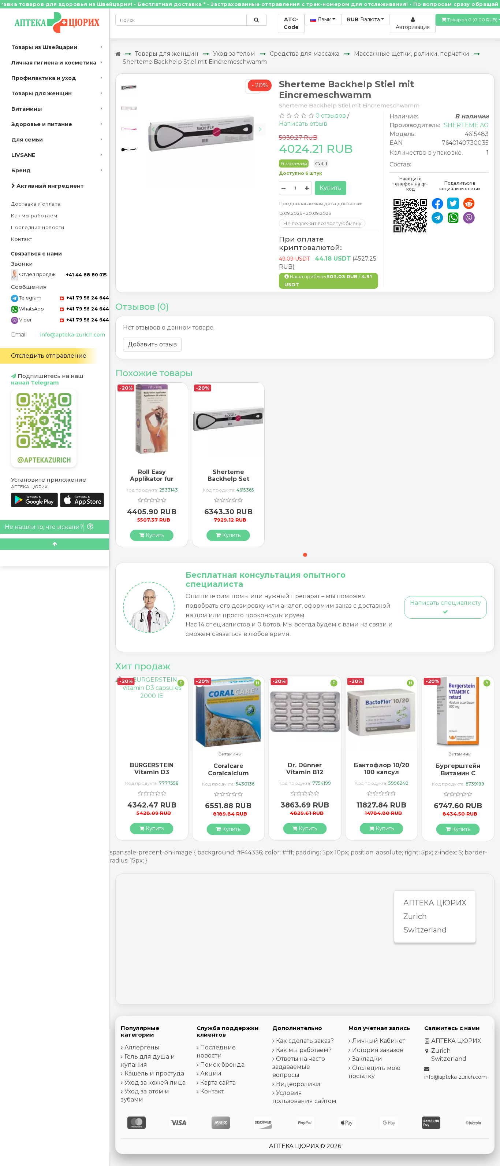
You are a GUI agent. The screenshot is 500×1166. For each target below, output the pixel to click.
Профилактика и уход (43, 78)
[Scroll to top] (54, 544)
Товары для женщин (41, 93)
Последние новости (37, 227)
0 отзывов (331, 115)
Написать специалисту (445, 602)
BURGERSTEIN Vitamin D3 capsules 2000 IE (152, 772)
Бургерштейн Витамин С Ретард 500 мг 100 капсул (458, 776)
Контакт (22, 239)
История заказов (377, 1050)
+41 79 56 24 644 (87, 298)
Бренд (21, 170)
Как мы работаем (34, 215)
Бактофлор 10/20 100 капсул (381, 769)
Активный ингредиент (49, 186)
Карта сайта (218, 1082)
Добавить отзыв (152, 344)
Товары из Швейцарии (44, 47)
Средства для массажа (304, 53)
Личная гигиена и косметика (53, 62)
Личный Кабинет (378, 1040)
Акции (210, 1073)
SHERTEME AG (466, 125)
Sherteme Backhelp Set (228, 475)
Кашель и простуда (154, 1073)
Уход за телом (234, 53)
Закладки (367, 1058)
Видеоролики (298, 1084)
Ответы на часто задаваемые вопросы (298, 1066)
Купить (331, 187)
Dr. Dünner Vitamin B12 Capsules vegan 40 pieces (305, 776)
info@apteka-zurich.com (72, 334)
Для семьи (27, 139)
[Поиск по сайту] (256, 20)
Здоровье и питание (41, 124)
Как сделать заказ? (305, 1040)
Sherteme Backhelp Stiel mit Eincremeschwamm (195, 61)
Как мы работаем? (304, 1050)
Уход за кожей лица (155, 1082)
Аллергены (141, 1047)
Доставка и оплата (36, 204)
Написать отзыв (303, 123)
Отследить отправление (48, 355)
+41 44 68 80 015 (86, 274)
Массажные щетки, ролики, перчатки (411, 53)
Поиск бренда (222, 1064)
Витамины (26, 109)
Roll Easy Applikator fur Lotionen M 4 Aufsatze (151, 482)
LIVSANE (23, 155)
